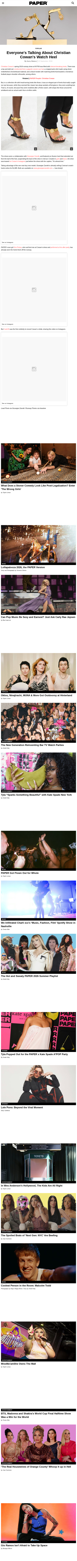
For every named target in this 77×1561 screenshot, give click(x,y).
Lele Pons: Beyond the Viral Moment (22, 1107)
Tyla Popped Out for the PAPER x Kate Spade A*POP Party (34, 1054)
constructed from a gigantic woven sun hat (29, 69)
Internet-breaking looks (58, 66)
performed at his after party (60, 247)
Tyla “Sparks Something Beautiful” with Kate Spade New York (36, 794)
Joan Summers (7, 1239)
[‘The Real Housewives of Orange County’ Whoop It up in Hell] (38, 1443)
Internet (5, 1104)
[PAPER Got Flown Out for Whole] (38, 849)
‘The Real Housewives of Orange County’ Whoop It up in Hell (36, 1466)
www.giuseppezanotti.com (43, 168)
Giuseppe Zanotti (33, 156)
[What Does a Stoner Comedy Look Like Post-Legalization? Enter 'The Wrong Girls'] (38, 462)
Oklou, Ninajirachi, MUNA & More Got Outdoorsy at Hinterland (36, 695)
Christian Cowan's (7, 66)
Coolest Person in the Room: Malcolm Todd (26, 1285)
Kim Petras (18, 247)
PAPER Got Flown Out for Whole (20, 873)
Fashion (4, 1050)
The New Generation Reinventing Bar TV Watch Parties (32, 745)
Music (4, 564)
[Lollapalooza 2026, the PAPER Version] (38, 544)
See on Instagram (7, 242)
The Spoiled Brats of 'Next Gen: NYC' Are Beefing (29, 1235)
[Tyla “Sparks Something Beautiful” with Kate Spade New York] (38, 771)
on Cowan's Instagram (17, 161)
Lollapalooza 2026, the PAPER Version (23, 567)
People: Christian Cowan (42, 78)
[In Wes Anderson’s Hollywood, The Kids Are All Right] (38, 1162)
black (65, 159)
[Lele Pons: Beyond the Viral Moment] (38, 1084)
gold (57, 159)
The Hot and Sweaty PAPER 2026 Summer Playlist (29, 976)
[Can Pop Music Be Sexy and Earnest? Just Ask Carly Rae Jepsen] (38, 593)
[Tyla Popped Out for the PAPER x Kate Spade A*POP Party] (38, 1031)
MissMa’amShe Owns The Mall (18, 1363)
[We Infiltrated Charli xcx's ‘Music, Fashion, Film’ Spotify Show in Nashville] (38, 899)
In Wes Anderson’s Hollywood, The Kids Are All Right (31, 1185)
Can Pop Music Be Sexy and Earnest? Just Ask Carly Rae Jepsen (38, 617)
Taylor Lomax (7, 492)
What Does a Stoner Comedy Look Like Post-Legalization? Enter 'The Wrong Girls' (38, 487)
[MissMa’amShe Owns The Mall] (38, 1340)
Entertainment (7, 482)
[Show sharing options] (35, 148)
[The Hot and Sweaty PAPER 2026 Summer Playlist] (38, 952)
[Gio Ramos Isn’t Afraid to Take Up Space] (38, 1522)
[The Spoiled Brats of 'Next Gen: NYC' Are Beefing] (38, 1212)
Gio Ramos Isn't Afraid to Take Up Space (24, 1545)
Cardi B (6, 329)
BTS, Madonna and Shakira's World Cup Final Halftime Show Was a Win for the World (36, 1415)
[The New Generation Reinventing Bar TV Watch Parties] (38, 721)
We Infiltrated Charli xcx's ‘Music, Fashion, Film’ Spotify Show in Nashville (38, 924)
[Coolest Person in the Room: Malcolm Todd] (38, 1262)
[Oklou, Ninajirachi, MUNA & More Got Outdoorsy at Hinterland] (38, 672)
